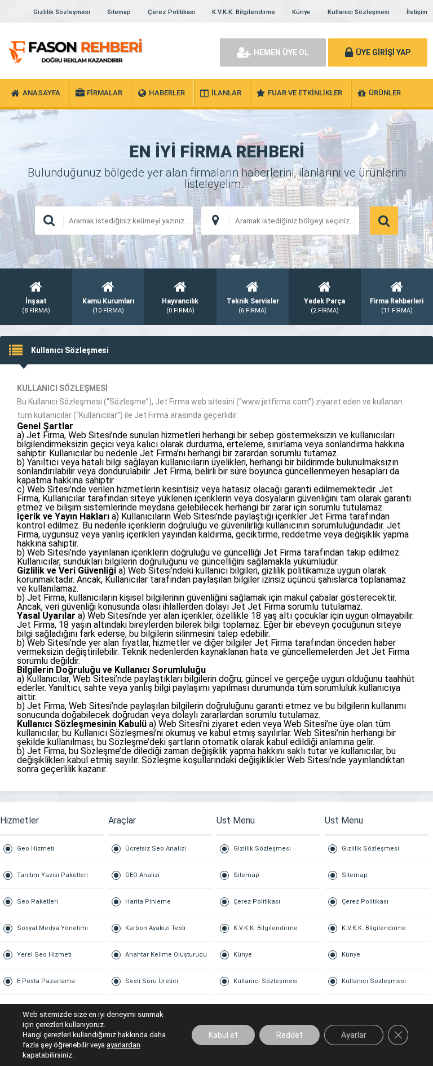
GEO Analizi (142, 875)
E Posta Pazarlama (46, 981)
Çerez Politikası (171, 12)
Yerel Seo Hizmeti (44, 954)
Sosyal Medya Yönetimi (52, 928)
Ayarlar (353, 1034)
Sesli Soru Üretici (151, 981)
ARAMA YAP (384, 220)
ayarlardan (123, 1045)
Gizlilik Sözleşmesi (61, 12)
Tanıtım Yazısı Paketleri (52, 875)
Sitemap (119, 12)
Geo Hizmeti (35, 848)
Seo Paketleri (37, 901)
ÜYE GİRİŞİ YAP (383, 52)
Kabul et (223, 1034)
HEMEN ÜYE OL (281, 52)
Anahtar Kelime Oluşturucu (166, 954)
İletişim (417, 12)
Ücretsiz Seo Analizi (155, 848)
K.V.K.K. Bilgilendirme (243, 12)
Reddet (289, 1034)
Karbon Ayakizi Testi (155, 928)
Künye (301, 12)
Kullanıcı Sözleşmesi (359, 12)
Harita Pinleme (148, 901)
